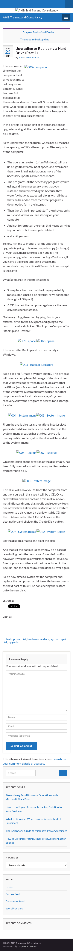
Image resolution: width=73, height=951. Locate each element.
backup (10, 639)
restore (44, 639)
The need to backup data (34, 39)
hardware (33, 639)
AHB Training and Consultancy (22, 17)
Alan (21, 57)
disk (24, 639)
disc (18, 639)
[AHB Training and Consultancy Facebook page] (16, 3)
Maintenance (32, 57)
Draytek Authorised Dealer (38, 32)
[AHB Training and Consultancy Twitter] (4, 3)
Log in (9, 887)
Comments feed (15, 901)
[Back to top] (64, 942)
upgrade (14, 642)
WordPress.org (14, 908)
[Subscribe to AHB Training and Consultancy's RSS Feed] (10, 3)
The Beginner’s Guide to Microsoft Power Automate (36, 830)
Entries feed (13, 894)
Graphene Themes (27, 946)
